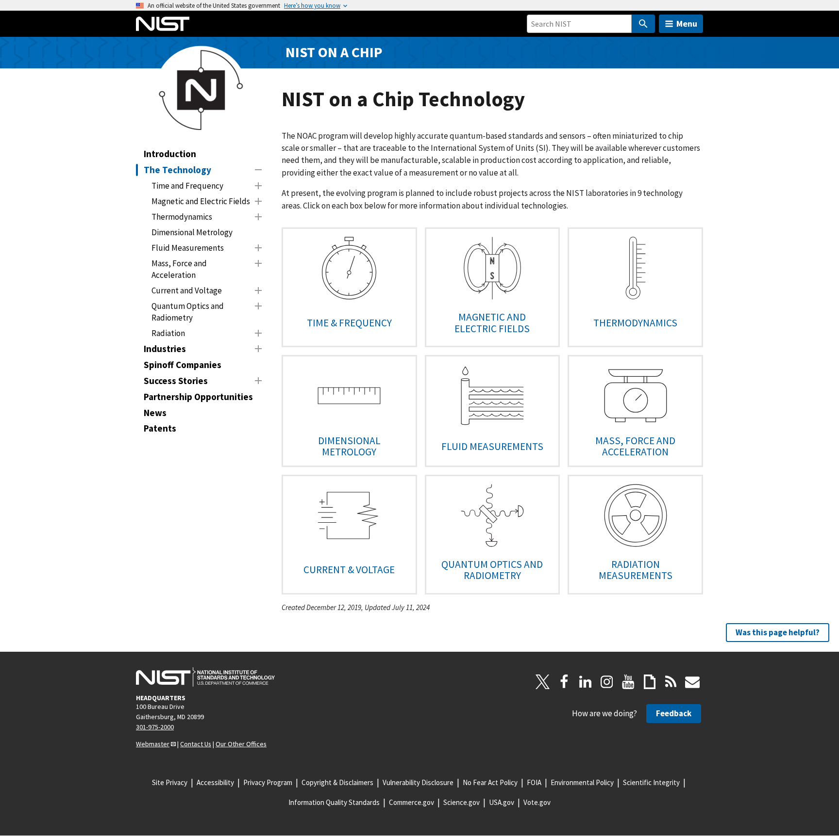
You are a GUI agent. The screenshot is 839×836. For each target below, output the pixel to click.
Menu (686, 23)
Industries (165, 348)
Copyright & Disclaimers (337, 782)
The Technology (177, 170)
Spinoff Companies (182, 364)
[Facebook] (564, 681)
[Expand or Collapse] (258, 169)
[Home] (162, 24)
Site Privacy (169, 782)
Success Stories (176, 380)
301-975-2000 (155, 727)
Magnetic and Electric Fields (200, 201)
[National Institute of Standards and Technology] (205, 677)
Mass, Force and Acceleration (179, 269)
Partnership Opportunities (198, 396)
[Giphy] (649, 681)
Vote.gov (537, 802)
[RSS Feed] (671, 681)
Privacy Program (267, 782)
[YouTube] (628, 681)
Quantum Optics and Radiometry (187, 312)
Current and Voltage (186, 290)
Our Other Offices (241, 744)
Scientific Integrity (651, 782)
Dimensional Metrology (192, 232)
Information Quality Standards (334, 802)
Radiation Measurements (635, 570)
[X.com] (543, 681)
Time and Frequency (187, 185)
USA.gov (501, 802)
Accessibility (215, 782)
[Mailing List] (692, 681)
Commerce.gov (411, 802)
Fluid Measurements (187, 247)
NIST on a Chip (334, 52)
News (155, 412)
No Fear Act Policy (490, 782)
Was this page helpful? (778, 632)
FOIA (534, 782)
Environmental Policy (582, 782)
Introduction (170, 154)
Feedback (673, 713)
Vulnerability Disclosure (418, 782)
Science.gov (461, 802)
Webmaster (152, 744)
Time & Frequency (349, 322)
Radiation (168, 333)
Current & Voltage (349, 569)
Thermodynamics (181, 216)
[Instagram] (607, 681)
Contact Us (195, 744)
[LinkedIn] (585, 681)
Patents (160, 428)
